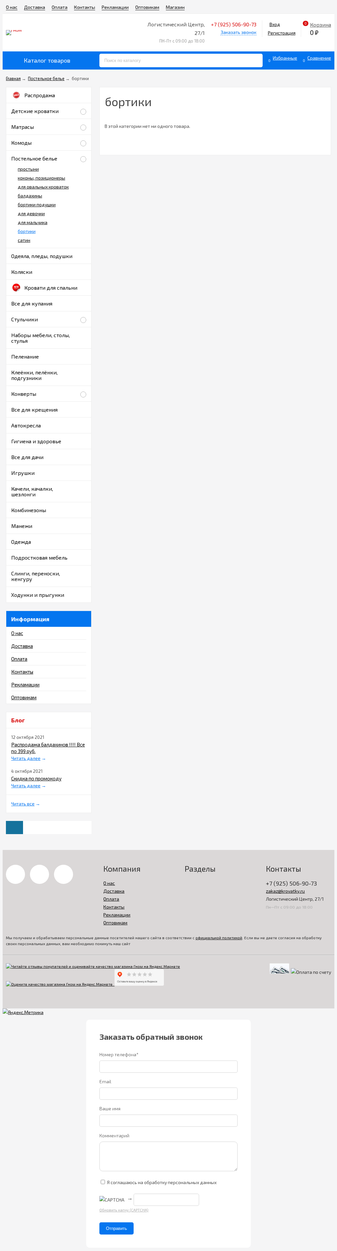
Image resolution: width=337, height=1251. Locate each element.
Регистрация (282, 33)
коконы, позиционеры (41, 178)
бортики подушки (37, 204)
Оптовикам (147, 7)
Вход (275, 24)
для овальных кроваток (43, 186)
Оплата (59, 7)
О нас (11, 7)
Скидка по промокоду (36, 778)
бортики (27, 231)
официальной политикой (218, 937)
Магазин (175, 7)
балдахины (30, 195)
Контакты (84, 7)
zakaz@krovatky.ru (285, 891)
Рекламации (115, 7)
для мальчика (32, 222)
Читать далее (25, 758)
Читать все (23, 803)
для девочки (31, 213)
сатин (24, 240)
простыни (28, 169)
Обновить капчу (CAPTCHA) (123, 1210)
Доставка (34, 7)
